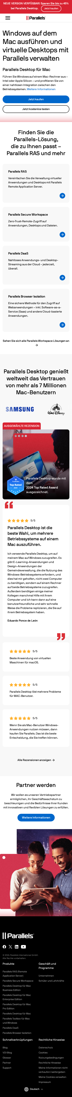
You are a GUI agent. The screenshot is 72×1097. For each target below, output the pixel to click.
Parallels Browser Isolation (17, 1033)
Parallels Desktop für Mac (17, 1013)
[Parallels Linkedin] (16, 947)
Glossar (7, 1058)
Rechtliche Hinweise (50, 1063)
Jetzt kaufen (36, 99)
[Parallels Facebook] (4, 947)
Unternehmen (46, 976)
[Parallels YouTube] (23, 947)
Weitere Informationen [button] (36, 817)
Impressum (45, 1082)
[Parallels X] (10, 947)
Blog (5, 1047)
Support (7, 1068)
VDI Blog (7, 1053)
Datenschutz (46, 1047)
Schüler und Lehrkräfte (51, 981)
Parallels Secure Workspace (18, 981)
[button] (36, 1089)
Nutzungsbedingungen (51, 1058)
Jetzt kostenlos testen (36, 109)
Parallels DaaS (10, 1028)
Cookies (43, 1053)
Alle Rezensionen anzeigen (34, 760)
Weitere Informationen (41, 89)
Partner (7, 1063)
